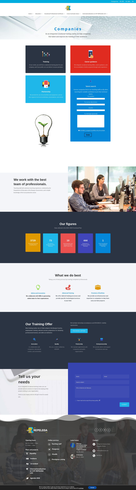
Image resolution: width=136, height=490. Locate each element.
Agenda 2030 (35, 478)
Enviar (88, 135)
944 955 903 (99, 455)
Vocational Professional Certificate (53, 13)
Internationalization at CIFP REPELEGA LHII (94, 13)
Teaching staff (56, 444)
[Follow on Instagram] (100, 430)
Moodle (54, 454)
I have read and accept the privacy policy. (88, 400)
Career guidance (91, 62)
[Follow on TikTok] (108, 430)
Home (30, 13)
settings (81, 488)
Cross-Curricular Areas (73, 13)
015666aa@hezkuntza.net (102, 450)
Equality (33, 453)
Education (38, 13)
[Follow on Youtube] (104, 430)
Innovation (34, 344)
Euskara (33, 458)
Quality (57, 344)
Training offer (79, 331)
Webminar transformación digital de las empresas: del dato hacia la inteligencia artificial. (81, 446)
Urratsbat (34, 464)
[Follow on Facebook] (96, 430)
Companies (114, 1)
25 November (79, 455)
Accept (92, 487)
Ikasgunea (55, 449)
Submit (124, 404)
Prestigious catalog (58, 459)
